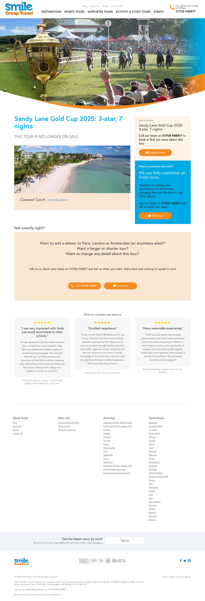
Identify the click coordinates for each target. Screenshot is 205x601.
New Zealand (154, 501)
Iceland (152, 508)
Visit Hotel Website (57, 200)
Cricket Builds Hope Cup (114, 469)
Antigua (152, 436)
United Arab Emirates (158, 476)
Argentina (153, 465)
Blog (85, 5)
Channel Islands (156, 426)
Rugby (106, 444)
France (152, 444)
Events (159, 11)
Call (86, 286)
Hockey (106, 440)
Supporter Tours (100, 11)
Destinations (51, 11)
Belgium (152, 519)
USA (151, 498)
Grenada (152, 505)
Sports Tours (74, 11)
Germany (153, 516)
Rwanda (152, 512)
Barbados (153, 422)
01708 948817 (186, 11)
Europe (152, 440)
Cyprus (152, 480)
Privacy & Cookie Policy (69, 422)
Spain (151, 447)
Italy (151, 483)
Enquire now (157, 152)
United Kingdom (156, 472)
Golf (105, 451)
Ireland (152, 490)
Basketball (108, 454)
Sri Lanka (153, 429)
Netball (106, 433)
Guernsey (153, 454)
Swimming (108, 462)
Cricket (106, 429)
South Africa (154, 433)
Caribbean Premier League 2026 (117, 465)
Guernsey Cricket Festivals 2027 (117, 422)
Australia (153, 469)
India (151, 494)
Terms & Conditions (67, 429)
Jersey (152, 458)
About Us (94, 5)
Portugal (152, 451)
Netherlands (154, 462)
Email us (157, 215)
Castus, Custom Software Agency (176, 577)
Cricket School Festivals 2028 (116, 472)
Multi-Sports (109, 447)
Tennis (106, 458)
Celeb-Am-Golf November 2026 (117, 426)
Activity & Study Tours (133, 11)
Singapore (153, 487)
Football (107, 436)
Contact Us (116, 5)
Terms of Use (64, 426)
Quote (105, 5)
